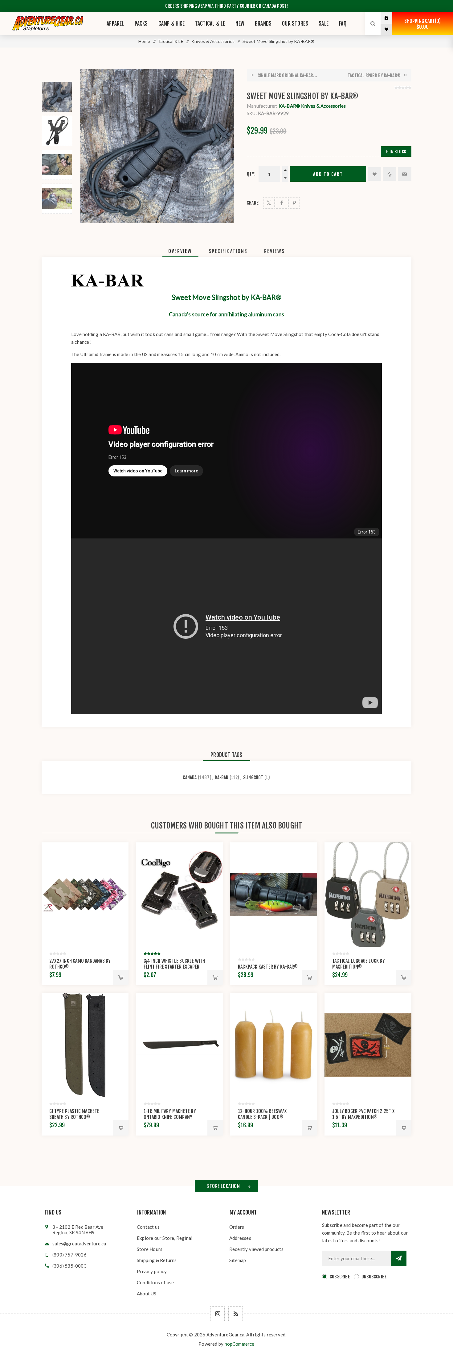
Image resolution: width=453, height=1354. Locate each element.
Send (398, 1258)
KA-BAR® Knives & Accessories (312, 106)
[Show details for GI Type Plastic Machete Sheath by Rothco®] (85, 1045)
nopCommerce (240, 1344)
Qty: (251, 174)
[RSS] (235, 1313)
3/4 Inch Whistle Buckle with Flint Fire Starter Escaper (174, 964)
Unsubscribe (373, 1277)
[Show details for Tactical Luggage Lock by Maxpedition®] (367, 894)
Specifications (228, 251)
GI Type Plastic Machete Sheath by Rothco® (74, 1114)
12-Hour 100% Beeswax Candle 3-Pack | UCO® (262, 1114)
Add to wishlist (374, 174)
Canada (190, 777)
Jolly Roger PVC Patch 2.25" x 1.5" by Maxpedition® (363, 1114)
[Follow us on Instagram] (217, 1313)
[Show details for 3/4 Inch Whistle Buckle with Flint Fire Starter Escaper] (179, 894)
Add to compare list (389, 174)
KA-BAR (221, 777)
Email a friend (404, 174)
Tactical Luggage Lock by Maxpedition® (358, 964)
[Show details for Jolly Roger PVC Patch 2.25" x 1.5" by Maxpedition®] (367, 1045)
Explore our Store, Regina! (165, 1238)
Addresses (240, 1238)
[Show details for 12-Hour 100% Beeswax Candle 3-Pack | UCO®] (273, 1045)
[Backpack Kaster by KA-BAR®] (273, 894)
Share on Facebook (281, 203)
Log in (391, 18)
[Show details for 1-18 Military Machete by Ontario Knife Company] (179, 1045)
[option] (57, 97)
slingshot (253, 777)
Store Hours (149, 1249)
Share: (253, 203)
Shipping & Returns (157, 1260)
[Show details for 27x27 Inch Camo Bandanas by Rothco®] (85, 894)
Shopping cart (421, 24)
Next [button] (57, 221)
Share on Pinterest (294, 203)
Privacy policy (152, 1271)
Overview (180, 251)
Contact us (148, 1227)
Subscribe (340, 1277)
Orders (236, 1227)
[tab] (180, 251)
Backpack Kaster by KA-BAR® (268, 967)
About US (147, 1293)
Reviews (274, 251)
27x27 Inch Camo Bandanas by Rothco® (80, 964)
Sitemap (237, 1260)
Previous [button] (57, 74)
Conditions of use (155, 1282)
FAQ (342, 23)
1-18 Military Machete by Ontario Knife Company (170, 1114)
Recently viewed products (256, 1249)
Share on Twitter (269, 203)
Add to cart (328, 174)
